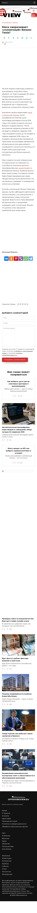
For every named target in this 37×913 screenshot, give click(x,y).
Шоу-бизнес (6, 849)
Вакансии (5, 838)
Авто (4, 833)
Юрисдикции (7, 874)
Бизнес (15, 22)
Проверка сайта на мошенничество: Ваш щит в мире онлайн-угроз (18, 620)
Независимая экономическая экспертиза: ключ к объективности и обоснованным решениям (18, 775)
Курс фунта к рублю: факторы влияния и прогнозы (15, 659)
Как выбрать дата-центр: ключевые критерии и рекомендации (18, 384)
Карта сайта (6, 818)
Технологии (6, 872)
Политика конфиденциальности (14, 824)
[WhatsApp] (26, 258)
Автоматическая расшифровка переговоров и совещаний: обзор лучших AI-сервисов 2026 (17, 429)
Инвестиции (6, 858)
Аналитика (6, 836)
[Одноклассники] (11, 258)
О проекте (6, 813)
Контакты (5, 816)
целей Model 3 (24, 168)
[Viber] (21, 258)
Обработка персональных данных (15, 826)
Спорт (4, 869)
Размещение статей (9, 821)
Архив (4, 810)
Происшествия (7, 846)
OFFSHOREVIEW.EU (18, 799)
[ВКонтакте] (6, 258)
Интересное (6, 861)
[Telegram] (30, 258)
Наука (4, 841)
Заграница (6, 856)
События (5, 866)
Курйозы (5, 864)
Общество (6, 844)
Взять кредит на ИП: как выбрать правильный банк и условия (18, 450)
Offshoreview (7, 22)
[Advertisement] (18, 69)
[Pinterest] (16, 258)
